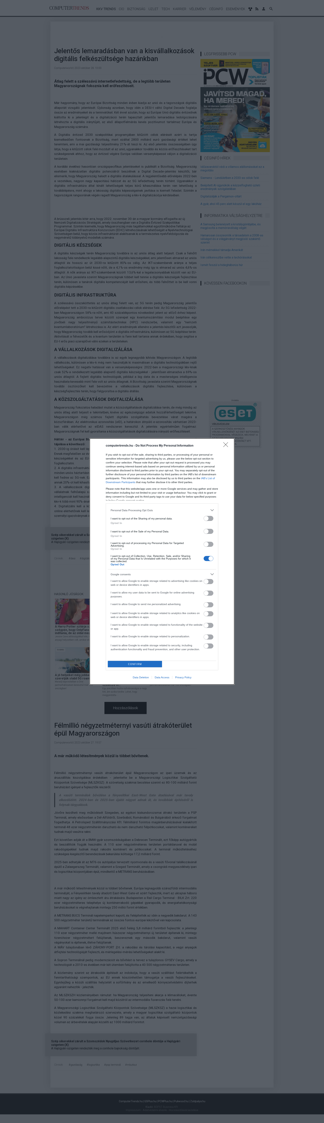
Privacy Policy (183, 677)
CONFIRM (135, 664)
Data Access (162, 677)
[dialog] (162, 561)
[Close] (226, 445)
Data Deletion (141, 677)
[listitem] (162, 510)
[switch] (208, 518)
